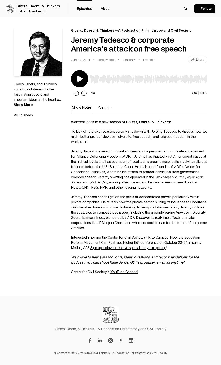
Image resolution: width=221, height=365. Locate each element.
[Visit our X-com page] (121, 340)
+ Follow (205, 8)
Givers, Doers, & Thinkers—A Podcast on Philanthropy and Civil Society (38, 9)
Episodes (84, 8)
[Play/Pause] (79, 78)
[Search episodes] (185, 8)
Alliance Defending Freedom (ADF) (103, 156)
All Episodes (23, 115)
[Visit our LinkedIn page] (100, 340)
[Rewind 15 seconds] (76, 93)
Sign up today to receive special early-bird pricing (128, 247)
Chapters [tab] (105, 108)
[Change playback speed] (93, 93)
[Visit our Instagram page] (110, 340)
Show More (23, 105)
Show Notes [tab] (82, 107)
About (105, 8)
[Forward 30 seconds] (84, 93)
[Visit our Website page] (131, 340)
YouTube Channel (124, 272)
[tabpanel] (139, 199)
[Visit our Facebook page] (90, 340)
